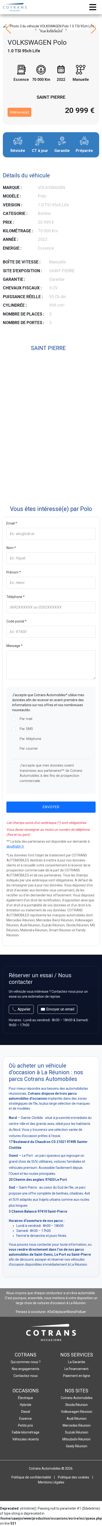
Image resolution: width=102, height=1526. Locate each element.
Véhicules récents (25, 1439)
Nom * (11, 548)
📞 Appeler (21, 1009)
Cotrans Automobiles (77, 1398)
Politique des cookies (73, 1477)
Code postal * (16, 621)
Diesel (25, 1412)
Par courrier (29, 749)
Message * (14, 646)
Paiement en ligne (76, 1376)
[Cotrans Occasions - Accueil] (15, 7)
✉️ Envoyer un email (57, 1009)
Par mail (26, 719)
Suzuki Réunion (76, 1432)
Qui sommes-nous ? (26, 1362)
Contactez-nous (26, 1376)
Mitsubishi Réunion (76, 1439)
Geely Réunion (76, 1446)
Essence (25, 1418)
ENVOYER (51, 807)
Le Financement (76, 1369)
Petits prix (25, 1425)
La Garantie (76, 1362)
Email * (11, 523)
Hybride (25, 1405)
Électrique (25, 1398)
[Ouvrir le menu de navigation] (92, 7)
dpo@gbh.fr (15, 846)
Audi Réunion (77, 1418)
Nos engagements (25, 1369)
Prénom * (13, 572)
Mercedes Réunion (77, 1425)
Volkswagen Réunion (76, 1412)
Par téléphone (30, 739)
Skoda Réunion (76, 1405)
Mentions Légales (51, 1482)
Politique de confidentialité (31, 1477)
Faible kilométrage (25, 1432)
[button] (36, 29)
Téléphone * (15, 597)
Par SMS (26, 729)
